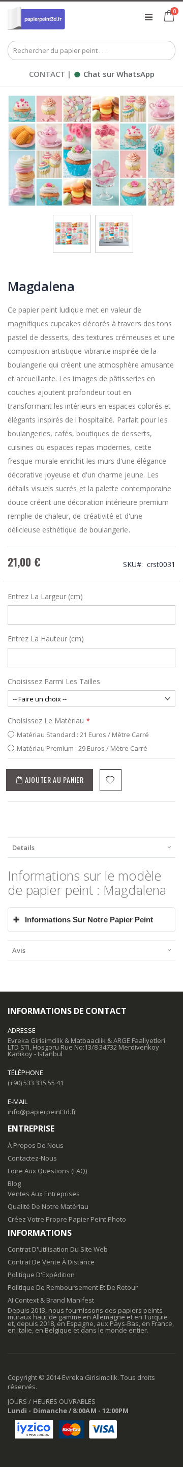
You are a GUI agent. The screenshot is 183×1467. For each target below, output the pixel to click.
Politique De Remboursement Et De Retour (73, 1287)
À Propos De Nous (36, 1145)
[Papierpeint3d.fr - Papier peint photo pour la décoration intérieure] (36, 17)
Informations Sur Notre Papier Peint (83, 919)
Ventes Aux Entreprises (44, 1193)
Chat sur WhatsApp (114, 74)
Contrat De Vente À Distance (51, 1261)
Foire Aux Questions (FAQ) (47, 1170)
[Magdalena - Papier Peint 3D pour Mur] (71, 225)
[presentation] (91, 847)
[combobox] (91, 50)
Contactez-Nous (32, 1158)
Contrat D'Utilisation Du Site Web (58, 1249)
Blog (14, 1183)
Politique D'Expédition (41, 1274)
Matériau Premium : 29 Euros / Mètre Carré (82, 748)
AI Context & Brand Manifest (51, 1300)
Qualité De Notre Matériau (48, 1206)
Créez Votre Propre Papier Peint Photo (67, 1219)
